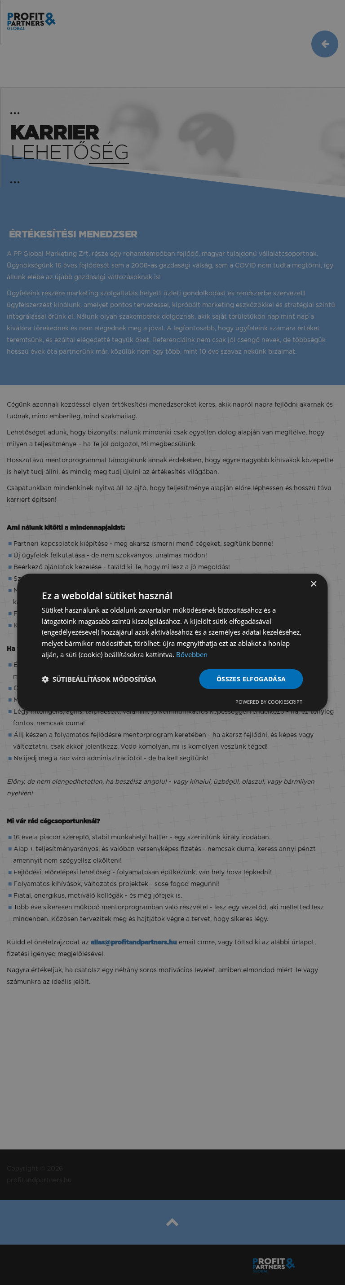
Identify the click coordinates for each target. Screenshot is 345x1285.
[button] (99, 679)
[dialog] (172, 643)
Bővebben (192, 654)
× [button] (313, 584)
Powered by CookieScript (268, 701)
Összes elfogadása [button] (251, 679)
